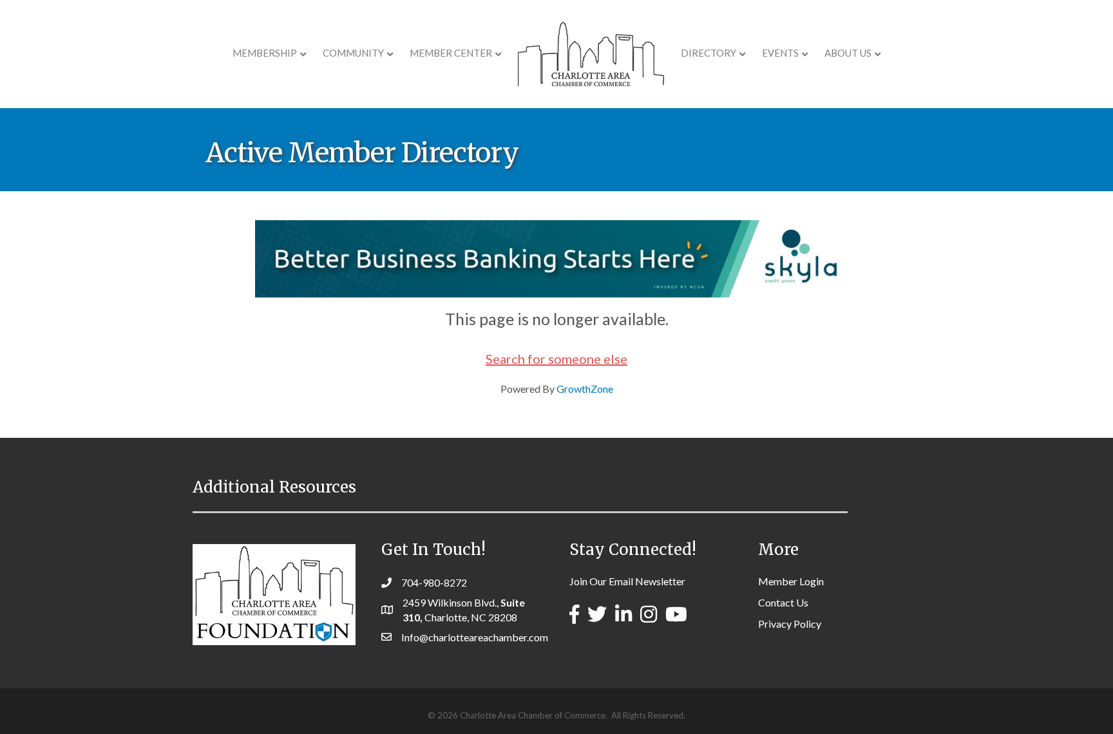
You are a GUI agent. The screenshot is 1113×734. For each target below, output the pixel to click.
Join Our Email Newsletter (627, 581)
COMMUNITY (353, 53)
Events (780, 53)
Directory (708, 53)
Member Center (451, 53)
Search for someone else (556, 358)
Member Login (791, 581)
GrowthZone (584, 388)
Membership (265, 53)
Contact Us (783, 602)
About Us (847, 53)
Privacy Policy (789, 623)
